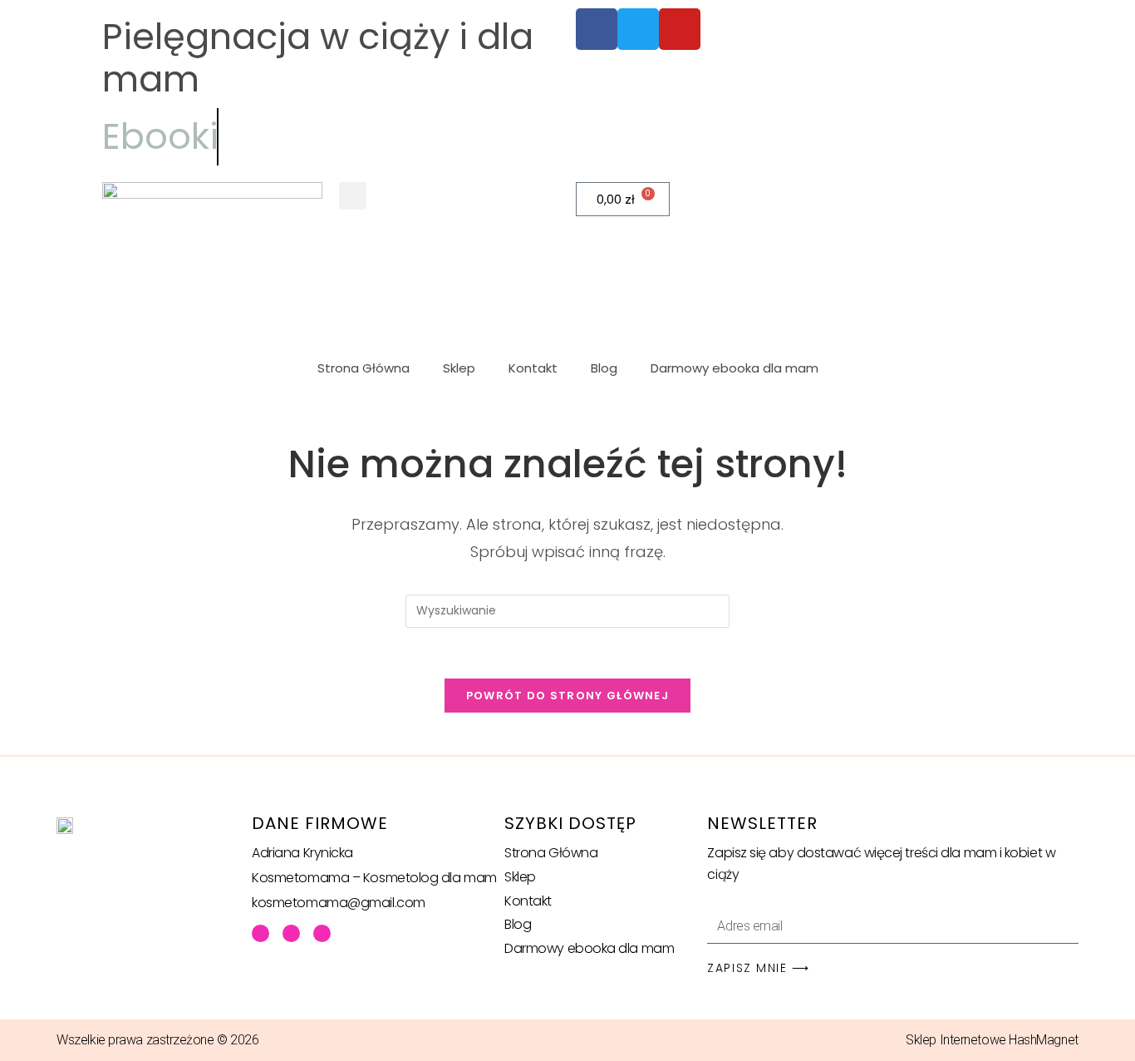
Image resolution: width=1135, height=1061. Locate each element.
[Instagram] (322, 933)
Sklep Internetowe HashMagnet (992, 1040)
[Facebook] (260, 933)
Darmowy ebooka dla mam (734, 368)
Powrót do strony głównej (567, 695)
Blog (604, 368)
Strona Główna (363, 368)
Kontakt (533, 368)
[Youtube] (291, 933)
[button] (352, 196)
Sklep (459, 368)
